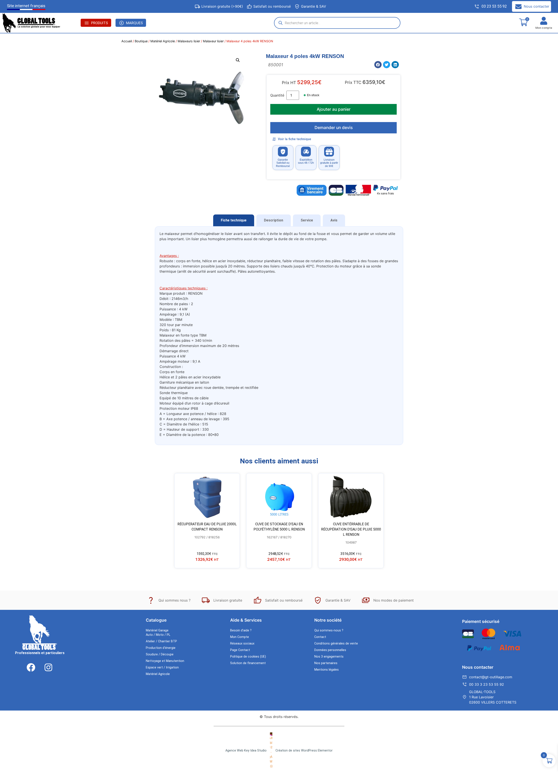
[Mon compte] (544, 21)
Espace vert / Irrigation (162, 667)
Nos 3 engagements (329, 656)
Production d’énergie (160, 648)
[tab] (233, 220)
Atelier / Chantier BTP (161, 641)
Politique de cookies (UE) (248, 656)
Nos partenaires (325, 663)
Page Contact (240, 650)
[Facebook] (31, 667)
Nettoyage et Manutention (165, 661)
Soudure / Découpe (160, 654)
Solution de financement (248, 663)
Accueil (126, 41)
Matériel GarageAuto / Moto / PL (158, 633)
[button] (238, 60)
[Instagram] (48, 667)
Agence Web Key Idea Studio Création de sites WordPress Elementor (279, 750)
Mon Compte (239, 637)
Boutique (141, 41)
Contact (320, 637)
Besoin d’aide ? (241, 630)
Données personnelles (330, 650)
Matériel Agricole (162, 41)
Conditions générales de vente (336, 643)
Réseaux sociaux (242, 643)
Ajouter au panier (333, 109)
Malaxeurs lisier (189, 41)
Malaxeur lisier (213, 41)
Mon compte (543, 27)
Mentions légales (326, 670)
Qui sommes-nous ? (328, 630)
